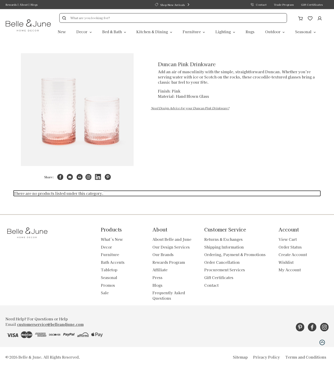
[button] (322, 342)
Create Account (293, 254)
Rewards (11, 4)
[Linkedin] (98, 177)
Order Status (290, 247)
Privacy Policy (266, 357)
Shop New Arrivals (172, 5)
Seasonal (303, 31)
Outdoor (273, 31)
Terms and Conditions (305, 357)
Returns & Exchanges (223, 239)
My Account (290, 269)
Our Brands (163, 254)
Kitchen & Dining (152, 31)
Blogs (33, 4)
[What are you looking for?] (64, 18)
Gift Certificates (312, 4)
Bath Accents (113, 262)
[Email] (70, 177)
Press (157, 277)
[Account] (319, 17)
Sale (105, 292)
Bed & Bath (112, 31)
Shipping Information (224, 247)
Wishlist (286, 262)
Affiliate (159, 269)
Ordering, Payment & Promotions (235, 254)
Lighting (223, 31)
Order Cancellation (222, 262)
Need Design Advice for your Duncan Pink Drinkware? (190, 108)
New (62, 31)
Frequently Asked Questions (168, 295)
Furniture (192, 31)
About (24, 4)
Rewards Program (168, 262)
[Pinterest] (108, 177)
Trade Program (284, 4)
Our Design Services (171, 247)
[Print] (80, 177)
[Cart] (300, 17)
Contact (261, 4)
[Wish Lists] (310, 17)
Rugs (250, 31)
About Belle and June (171, 239)
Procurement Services (224, 269)
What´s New (112, 239)
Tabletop (109, 269)
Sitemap (240, 357)
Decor (82, 31)
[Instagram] (88, 177)
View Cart (288, 239)
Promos (108, 285)
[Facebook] (60, 177)
